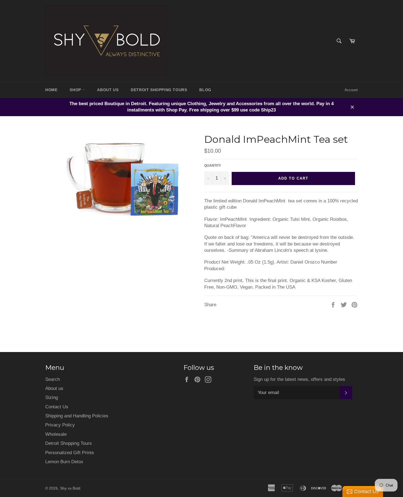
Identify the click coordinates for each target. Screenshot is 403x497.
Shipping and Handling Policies (76, 415)
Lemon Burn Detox (64, 461)
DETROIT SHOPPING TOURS (159, 90)
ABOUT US (107, 90)
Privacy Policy (60, 425)
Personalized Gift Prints (69, 452)
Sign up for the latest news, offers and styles (299, 379)
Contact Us (56, 406)
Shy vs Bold (70, 488)
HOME (51, 90)
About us (54, 388)
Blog (205, 90)
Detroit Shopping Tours (68, 443)
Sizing (51, 397)
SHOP (76, 90)
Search (52, 379)
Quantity (212, 165)
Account (351, 90)
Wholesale (56, 434)
